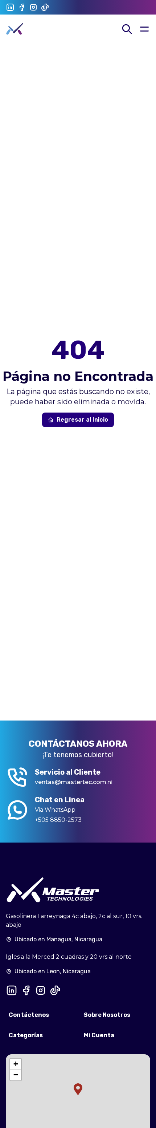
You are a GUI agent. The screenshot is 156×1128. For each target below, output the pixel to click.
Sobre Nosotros (107, 1014)
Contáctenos (29, 1014)
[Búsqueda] (127, 29)
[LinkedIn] (10, 7)
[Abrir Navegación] (144, 29)
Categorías (26, 1035)
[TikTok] (45, 7)
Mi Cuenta (99, 1035)
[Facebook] (21, 7)
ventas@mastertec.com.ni (73, 782)
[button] (78, 1089)
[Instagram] (33, 7)
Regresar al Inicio (82, 419)
